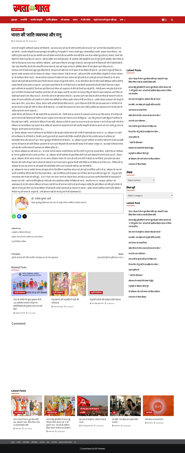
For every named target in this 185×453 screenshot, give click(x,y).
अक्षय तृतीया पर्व (134, 137)
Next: (110, 256)
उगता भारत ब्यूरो (58, 307)
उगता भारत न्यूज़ (19, 412)
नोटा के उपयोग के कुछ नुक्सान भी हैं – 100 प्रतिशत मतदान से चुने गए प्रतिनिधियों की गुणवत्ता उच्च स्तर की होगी (27, 304)
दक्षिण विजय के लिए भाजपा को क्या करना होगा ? (145, 115)
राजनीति (24, 19)
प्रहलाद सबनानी (20, 313)
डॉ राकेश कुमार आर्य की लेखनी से (89, 409)
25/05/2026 (159, 423)
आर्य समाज (149, 412)
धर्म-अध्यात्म (65, 19)
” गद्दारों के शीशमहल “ (136, 142)
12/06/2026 (100, 426)
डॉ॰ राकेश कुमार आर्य (19, 41)
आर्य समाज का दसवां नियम (138, 110)
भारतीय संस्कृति (36, 19)
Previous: (35, 256)
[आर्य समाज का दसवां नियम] (158, 405)
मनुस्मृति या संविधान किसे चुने (21, 232)
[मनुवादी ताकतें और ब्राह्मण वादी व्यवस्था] (106, 284)
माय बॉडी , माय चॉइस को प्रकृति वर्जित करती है (144, 104)
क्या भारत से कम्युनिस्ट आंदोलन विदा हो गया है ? (145, 99)
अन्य (121, 19)
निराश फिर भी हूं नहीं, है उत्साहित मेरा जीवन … (144, 131)
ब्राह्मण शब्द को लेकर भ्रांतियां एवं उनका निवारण (27, 237)
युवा (114, 412)
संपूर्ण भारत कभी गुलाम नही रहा (105, 19)
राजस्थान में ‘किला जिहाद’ (137, 164)
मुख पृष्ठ (14, 19)
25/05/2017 (32, 41)
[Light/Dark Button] (164, 19)
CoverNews (86, 448)
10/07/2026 (28, 429)
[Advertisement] (149, 47)
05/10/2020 (69, 307)
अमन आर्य (18, 429)
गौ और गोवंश (85, 19)
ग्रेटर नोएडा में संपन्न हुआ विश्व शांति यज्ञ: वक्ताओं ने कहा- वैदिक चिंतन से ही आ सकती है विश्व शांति (148, 80)
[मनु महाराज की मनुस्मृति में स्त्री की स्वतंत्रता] (67, 284)
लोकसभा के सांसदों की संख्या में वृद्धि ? (141, 148)
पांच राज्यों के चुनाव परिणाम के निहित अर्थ (142, 126)
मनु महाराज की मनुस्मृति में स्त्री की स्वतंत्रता (65, 301)
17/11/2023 (32, 313)
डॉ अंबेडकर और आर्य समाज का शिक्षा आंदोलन (144, 158)
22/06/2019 (110, 303)
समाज (75, 19)
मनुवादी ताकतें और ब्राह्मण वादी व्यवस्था (105, 299)
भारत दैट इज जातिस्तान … (138, 120)
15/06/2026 (61, 431)
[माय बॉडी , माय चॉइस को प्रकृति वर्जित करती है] (125, 405)
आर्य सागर (117, 426)
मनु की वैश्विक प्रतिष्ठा (19, 241)
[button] (172, 20)
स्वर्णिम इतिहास (51, 19)
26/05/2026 (127, 426)
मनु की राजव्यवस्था (17, 29)
